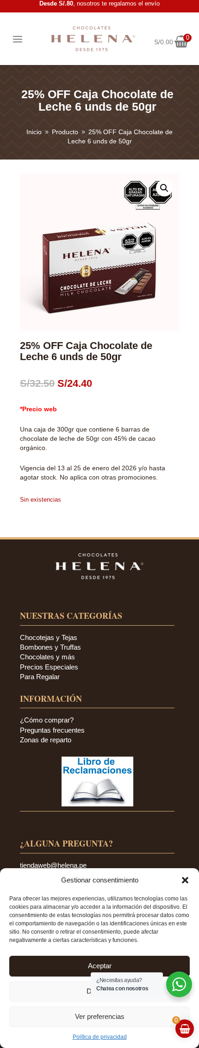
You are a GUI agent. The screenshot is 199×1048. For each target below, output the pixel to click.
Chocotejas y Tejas (48, 637)
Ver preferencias (99, 1016)
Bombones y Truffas (50, 647)
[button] (185, 880)
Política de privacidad (100, 1037)
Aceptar (100, 966)
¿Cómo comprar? (47, 720)
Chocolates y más (47, 657)
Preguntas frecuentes (52, 730)
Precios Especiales (49, 667)
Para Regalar (40, 677)
